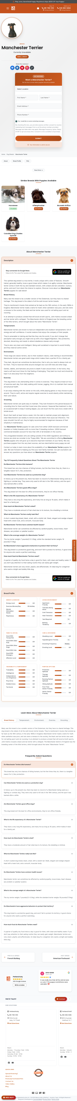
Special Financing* (11, 1074)
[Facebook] (8, 1062)
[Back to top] (70, 999)
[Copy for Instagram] (27, 68)
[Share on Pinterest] (22, 68)
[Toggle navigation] (7, 8)
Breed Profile (17, 161)
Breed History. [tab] (9, 720)
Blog (6, 1086)
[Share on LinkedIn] (17, 68)
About (6, 161)
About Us (8, 1076)
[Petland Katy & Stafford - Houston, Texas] (13, 8)
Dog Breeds (10, 154)
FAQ (27, 161)
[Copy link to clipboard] (32, 68)
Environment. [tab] (39, 720)
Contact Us (9, 1081)
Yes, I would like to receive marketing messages (31, 121)
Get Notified (38, 208)
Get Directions (14, 1023)
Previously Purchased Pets (14, 1079)
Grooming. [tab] (64, 720)
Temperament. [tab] (24, 720)
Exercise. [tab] (52, 720)
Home (3, 154)
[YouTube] (12, 1062)
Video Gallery (9, 1084)
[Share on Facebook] (12, 68)
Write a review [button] (20, 985)
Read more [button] (43, 989)
